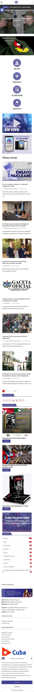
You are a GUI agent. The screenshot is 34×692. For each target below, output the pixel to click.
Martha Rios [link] (7, 265)
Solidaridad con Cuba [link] (17, 556)
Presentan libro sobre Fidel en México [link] (14, 438)
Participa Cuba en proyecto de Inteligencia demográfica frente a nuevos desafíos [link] (15, 225)
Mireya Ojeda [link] (7, 378)
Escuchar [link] (6, 441)
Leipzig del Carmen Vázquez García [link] (12, 340)
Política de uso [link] (5, 623)
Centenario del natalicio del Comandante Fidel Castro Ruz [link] (16, 571)
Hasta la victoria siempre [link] (8, 639)
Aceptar (17, 682)
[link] (2, 10)
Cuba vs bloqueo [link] (6, 637)
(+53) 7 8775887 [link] (10, 612)
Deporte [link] (17, 563)
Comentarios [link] (17, 559)
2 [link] (6, 391)
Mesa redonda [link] (5, 641)
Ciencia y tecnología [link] (17, 566)
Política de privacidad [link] (17, 690)
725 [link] (15, 391)
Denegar (17, 686)
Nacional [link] (17, 538)
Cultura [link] (17, 552)
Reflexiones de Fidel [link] (7, 632)
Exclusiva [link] (17, 549)
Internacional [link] (17, 545)
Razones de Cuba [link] (6, 643)
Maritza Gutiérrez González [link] (10, 188)
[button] (31, 658)
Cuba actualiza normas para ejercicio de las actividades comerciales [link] (16, 299)
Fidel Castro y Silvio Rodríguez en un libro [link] (15, 506)
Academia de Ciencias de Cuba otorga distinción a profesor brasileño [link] (14, 262)
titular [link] (17, 542)
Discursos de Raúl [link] (6, 634)
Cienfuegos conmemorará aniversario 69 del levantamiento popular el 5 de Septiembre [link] (16, 375)
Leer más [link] (17, 25)
